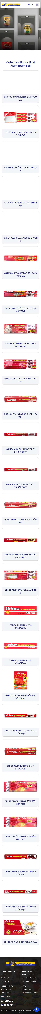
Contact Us (5, 981)
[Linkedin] (2, 1005)
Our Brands (5, 978)
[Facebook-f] (5, 1005)
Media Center (6, 993)
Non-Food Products (29, 978)
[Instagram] (11, 1005)
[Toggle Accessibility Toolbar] (36, 1009)
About (3, 974)
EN (31, 5)
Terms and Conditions (30, 993)
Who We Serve (6, 989)
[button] (37, 4)
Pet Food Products (29, 981)
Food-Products (27, 974)
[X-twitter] (8, 1005)
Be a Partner (5, 996)
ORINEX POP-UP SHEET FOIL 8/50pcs (20, 942)
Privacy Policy (27, 989)
